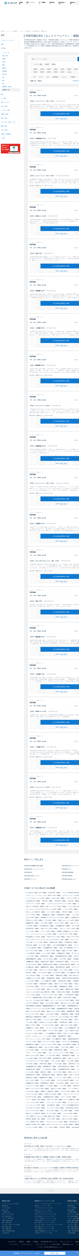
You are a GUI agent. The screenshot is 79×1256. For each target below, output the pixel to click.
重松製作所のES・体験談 (33, 1075)
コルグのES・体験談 (31, 1058)
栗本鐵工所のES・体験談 (50, 964)
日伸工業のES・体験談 (32, 928)
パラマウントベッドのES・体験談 (35, 903)
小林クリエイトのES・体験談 (49, 928)
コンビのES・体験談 (51, 1086)
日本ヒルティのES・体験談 (54, 1099)
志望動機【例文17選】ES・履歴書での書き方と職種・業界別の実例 (47, 1157)
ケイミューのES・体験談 (48, 931)
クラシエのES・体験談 (52, 1110)
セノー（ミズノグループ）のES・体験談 (62, 1000)
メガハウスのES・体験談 (55, 1030)
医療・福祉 (4, 126)
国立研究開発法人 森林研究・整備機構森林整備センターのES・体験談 (45, 1006)
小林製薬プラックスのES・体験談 (35, 978)
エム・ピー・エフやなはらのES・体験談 (37, 1000)
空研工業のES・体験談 (64, 981)
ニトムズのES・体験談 (32, 1050)
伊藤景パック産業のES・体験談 (50, 1091)
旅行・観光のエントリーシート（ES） (45, 1222)
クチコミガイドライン (41, 1244)
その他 (69, 72)
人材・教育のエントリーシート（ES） (45, 1216)
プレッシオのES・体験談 (48, 1080)
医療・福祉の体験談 (72, 1226)
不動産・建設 (4, 114)
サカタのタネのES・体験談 (33, 964)
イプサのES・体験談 (31, 926)
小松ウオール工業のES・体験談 (35, 906)
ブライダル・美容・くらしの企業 (10, 1224)
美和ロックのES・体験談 (33, 1025)
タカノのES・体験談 (66, 1110)
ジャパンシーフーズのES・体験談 (35, 989)
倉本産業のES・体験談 (59, 1058)
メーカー (3, 48)
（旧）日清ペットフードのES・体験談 (36, 942)
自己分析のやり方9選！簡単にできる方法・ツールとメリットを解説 (47, 1146)
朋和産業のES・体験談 (49, 1066)
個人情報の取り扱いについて (49, 1241)
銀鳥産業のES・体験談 (64, 1036)
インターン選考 (38, 64)
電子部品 (4, 74)
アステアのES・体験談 (53, 1119)
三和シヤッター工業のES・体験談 (35, 912)
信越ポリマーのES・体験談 (69, 950)
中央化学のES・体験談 (62, 961)
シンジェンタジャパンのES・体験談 (56, 1102)
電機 (3, 65)
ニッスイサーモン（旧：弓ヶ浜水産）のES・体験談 (63, 1017)
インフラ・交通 (5, 110)
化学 (3, 77)
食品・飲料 (5, 55)
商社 (2, 94)
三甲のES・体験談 (67, 912)
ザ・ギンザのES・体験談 (54, 1113)
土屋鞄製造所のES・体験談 (51, 1097)
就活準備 (51, 2)
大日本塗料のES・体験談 (46, 926)
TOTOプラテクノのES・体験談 (56, 937)
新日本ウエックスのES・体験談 (48, 1022)
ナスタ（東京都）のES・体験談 (35, 1121)
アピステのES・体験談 (32, 986)
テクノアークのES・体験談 (33, 1041)
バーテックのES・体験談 (58, 1061)
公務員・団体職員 (6, 134)
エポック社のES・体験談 (33, 975)
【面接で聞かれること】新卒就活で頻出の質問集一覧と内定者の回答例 (48, 1178)
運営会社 (21, 1241)
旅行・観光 (4, 118)
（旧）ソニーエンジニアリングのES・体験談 (61, 1052)
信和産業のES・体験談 (32, 1083)
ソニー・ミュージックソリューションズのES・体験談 (41, 934)
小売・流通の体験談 (72, 1228)
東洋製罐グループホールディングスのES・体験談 (55, 917)
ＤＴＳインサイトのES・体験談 (35, 1014)
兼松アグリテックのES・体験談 (56, 1011)
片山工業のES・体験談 (53, 1105)
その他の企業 (5, 1233)
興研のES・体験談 (46, 1072)
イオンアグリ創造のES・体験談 (35, 1003)
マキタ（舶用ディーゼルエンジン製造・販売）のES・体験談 (43, 1116)
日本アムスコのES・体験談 (69, 1119)
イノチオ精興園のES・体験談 (52, 1033)
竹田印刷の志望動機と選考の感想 (33, 865)
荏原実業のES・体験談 (63, 915)
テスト (41, 77)
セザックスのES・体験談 (51, 1047)
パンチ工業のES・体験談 (33, 953)
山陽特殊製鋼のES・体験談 (33, 959)
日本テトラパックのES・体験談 (48, 970)
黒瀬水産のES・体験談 (60, 1050)
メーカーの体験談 (72, 1208)
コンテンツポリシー (27, 1244)
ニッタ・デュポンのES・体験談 (35, 1102)
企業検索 (21, 3)
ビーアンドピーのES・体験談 (34, 1094)
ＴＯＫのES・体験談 (46, 1050)
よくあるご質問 (55, 1244)
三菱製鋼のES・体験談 (48, 915)
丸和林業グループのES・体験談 (35, 1028)
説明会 (54, 64)
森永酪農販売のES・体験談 (64, 1008)
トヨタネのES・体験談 (62, 1083)
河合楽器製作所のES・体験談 (63, 956)
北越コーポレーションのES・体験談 (68, 920)
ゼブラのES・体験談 (31, 1063)
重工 (3, 83)
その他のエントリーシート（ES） (43, 1233)
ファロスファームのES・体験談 (35, 1086)
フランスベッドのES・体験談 (49, 986)
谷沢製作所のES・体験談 (33, 1069)
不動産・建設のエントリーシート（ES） (45, 1220)
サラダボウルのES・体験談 (33, 1097)
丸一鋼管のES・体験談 (32, 967)
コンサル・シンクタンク (8, 40)
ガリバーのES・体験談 (59, 1072)
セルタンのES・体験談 (52, 1014)
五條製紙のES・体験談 (32, 923)
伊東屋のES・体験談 (61, 975)
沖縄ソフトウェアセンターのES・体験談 (37, 1088)
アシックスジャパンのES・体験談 (35, 1105)
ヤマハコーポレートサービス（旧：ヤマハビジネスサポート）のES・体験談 (47, 939)
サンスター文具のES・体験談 (65, 1080)
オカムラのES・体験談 (32, 917)
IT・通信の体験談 (71, 1212)
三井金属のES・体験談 (70, 942)
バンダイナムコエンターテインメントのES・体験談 (61, 903)
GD (48, 77)
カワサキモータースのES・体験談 (35, 1108)
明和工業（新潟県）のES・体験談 (35, 1119)
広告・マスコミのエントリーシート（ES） (46, 1214)
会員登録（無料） (54, 1253)
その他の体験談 (71, 1233)
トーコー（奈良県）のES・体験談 (35, 1099)
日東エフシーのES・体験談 (33, 1019)
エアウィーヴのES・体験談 (68, 1097)
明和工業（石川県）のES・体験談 (35, 1124)
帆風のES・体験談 (62, 1075)
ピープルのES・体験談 (32, 1072)
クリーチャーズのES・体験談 (34, 1127)
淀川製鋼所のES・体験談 (63, 926)
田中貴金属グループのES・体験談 (35, 937)
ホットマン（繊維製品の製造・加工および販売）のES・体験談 (43, 997)
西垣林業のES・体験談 (53, 978)
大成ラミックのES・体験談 (71, 1033)
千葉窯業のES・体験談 (67, 1014)
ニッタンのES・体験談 (32, 931)
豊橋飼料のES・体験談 (45, 1077)
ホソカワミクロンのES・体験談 (35, 1110)
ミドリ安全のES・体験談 (49, 1069)
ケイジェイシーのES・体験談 (62, 1077)
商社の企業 (5, 1210)
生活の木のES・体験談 (69, 997)
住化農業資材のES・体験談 (33, 1066)
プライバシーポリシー (66, 1241)
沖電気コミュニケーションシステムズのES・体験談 (40, 1008)
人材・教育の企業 (6, 1216)
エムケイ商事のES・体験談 (48, 981)
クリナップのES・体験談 (33, 915)
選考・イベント (30, 2)
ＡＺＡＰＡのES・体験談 (68, 1091)
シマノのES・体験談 (65, 1086)
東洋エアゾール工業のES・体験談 (35, 1113)
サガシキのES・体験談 (52, 1003)
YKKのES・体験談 (47, 901)
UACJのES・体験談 (31, 945)
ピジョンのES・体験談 (48, 953)
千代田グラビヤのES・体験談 (52, 1094)
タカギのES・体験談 (59, 972)
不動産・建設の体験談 (73, 1220)
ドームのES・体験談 (31, 1022)
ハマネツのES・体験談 (67, 1047)
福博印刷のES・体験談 (48, 1075)
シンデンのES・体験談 (32, 981)
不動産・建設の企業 (7, 1220)
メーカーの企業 (6, 1208)
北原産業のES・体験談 (68, 1055)
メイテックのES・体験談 (70, 909)
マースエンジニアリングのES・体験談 (56, 1121)
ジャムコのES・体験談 (32, 956)
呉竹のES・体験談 (31, 972)
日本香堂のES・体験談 (65, 1022)
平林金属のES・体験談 (45, 983)
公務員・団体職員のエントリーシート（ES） (46, 1231)
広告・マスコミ (5, 102)
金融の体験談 (70, 1206)
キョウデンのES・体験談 (50, 959)
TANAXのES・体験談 (45, 1063)
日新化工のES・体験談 (63, 992)
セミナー (64, 77)
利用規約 (35, 1241)
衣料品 (4, 62)
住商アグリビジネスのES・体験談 (35, 1011)
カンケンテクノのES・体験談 (55, 1108)
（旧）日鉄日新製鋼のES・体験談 (62, 945)
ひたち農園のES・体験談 (59, 1039)
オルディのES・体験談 (32, 1080)
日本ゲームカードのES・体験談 (35, 1055)
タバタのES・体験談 (73, 1061)
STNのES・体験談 (64, 1127)
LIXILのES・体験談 (73, 901)
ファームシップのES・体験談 (54, 1028)
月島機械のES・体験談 (32, 961)
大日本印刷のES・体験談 (33, 901)
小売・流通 (4, 130)
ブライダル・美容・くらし (8, 122)
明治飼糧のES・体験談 (32, 1044)
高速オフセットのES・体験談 (69, 1025)
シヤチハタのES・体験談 (70, 1113)
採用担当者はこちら (67, 1244)
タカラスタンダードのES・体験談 (67, 934)
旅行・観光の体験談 (72, 1222)
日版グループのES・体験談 (58, 1088)
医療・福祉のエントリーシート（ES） (45, 1226)
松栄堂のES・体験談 (31, 1077)
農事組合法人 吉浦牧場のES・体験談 (36, 1017)
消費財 (4, 59)
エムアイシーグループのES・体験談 (51, 1044)
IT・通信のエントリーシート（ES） (44, 1212)
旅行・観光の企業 (6, 1222)
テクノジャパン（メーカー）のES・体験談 (38, 1039)
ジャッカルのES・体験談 (53, 1055)
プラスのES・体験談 (50, 920)
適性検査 (72, 3)
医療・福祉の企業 (6, 1226)
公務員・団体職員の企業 (8, 1231)
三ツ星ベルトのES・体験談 (52, 950)
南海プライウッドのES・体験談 (63, 983)
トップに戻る (49, 1191)
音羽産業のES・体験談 (47, 1083)
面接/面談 (55, 77)
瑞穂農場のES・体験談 (65, 986)
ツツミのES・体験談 (48, 975)
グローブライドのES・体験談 (34, 950)
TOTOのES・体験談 (60, 901)
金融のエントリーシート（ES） (43, 1206)
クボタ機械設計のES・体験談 (34, 1047)
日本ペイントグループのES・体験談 (56, 906)
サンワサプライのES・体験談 (50, 1025)
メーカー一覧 (5, 52)
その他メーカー (6, 89)
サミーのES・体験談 (45, 945)
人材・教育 (4, 106)
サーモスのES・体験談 (32, 1091)
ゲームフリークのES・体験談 (51, 1041)
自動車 (4, 68)
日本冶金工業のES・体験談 (67, 964)
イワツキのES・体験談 (59, 1063)
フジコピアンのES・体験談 (51, 1019)
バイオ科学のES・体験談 (71, 995)
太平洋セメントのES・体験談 (34, 920)
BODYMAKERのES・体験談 (66, 1066)
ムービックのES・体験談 (33, 995)
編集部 (29, 1241)
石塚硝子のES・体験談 (47, 961)
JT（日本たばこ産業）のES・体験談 (36, 892)
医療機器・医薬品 (6, 86)
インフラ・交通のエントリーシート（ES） (46, 1218)
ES (34, 77)
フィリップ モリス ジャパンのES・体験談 (38, 898)
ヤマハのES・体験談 (46, 923)
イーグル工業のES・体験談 (33, 948)
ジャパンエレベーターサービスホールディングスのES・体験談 (43, 909)
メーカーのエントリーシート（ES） (44, 1208)
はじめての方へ (12, 1241)
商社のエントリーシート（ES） (43, 1210)
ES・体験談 (42, 2)
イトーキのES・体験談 (53, 912)
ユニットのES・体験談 (50, 1127)
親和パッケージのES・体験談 (55, 989)
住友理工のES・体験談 (55, 942)
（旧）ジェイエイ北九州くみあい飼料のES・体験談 (40, 992)
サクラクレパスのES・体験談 (34, 1033)
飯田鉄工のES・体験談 (72, 989)
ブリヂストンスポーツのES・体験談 (52, 995)
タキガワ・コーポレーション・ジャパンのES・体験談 (41, 1036)
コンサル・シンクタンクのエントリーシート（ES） (48, 1203)
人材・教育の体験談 (72, 1216)
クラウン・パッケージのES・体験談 (36, 1052)
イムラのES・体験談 (31, 970)
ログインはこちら (61, 118)
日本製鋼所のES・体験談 (50, 948)
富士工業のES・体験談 (69, 1044)
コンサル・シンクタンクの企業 (10, 1203)
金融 (2, 44)
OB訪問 (73, 77)
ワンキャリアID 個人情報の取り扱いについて (50, 1247)
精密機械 (4, 71)
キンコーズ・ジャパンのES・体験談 (36, 1030)
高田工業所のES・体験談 (63, 967)
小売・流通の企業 (6, 1228)
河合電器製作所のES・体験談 (66, 1069)
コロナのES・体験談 (65, 959)
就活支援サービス (62, 3)
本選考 (47, 64)
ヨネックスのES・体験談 (61, 923)
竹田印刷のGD (28, 872)
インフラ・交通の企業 (7, 1218)
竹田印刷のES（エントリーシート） (34, 869)
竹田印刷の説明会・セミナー (32, 875)
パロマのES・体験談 (31, 983)
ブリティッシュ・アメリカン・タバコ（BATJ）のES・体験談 (43, 895)
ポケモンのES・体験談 (57, 898)
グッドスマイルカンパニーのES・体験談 (37, 1061)
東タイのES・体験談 (45, 1058)
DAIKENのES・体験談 (47, 956)
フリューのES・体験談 (65, 970)
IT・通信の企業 (6, 1212)
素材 (3, 80)
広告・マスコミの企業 (7, 1214)
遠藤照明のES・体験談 (47, 967)
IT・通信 (3, 98)
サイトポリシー (14, 1244)
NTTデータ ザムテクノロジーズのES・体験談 (60, 1124)
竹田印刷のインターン (30, 879)
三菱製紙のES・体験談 (63, 953)
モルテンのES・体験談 (44, 972)
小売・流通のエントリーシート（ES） (45, 1228)
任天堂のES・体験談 (54, 892)
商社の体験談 (70, 1210)
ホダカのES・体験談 (66, 1019)
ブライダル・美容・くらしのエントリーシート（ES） (49, 1224)
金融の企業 (5, 1206)
